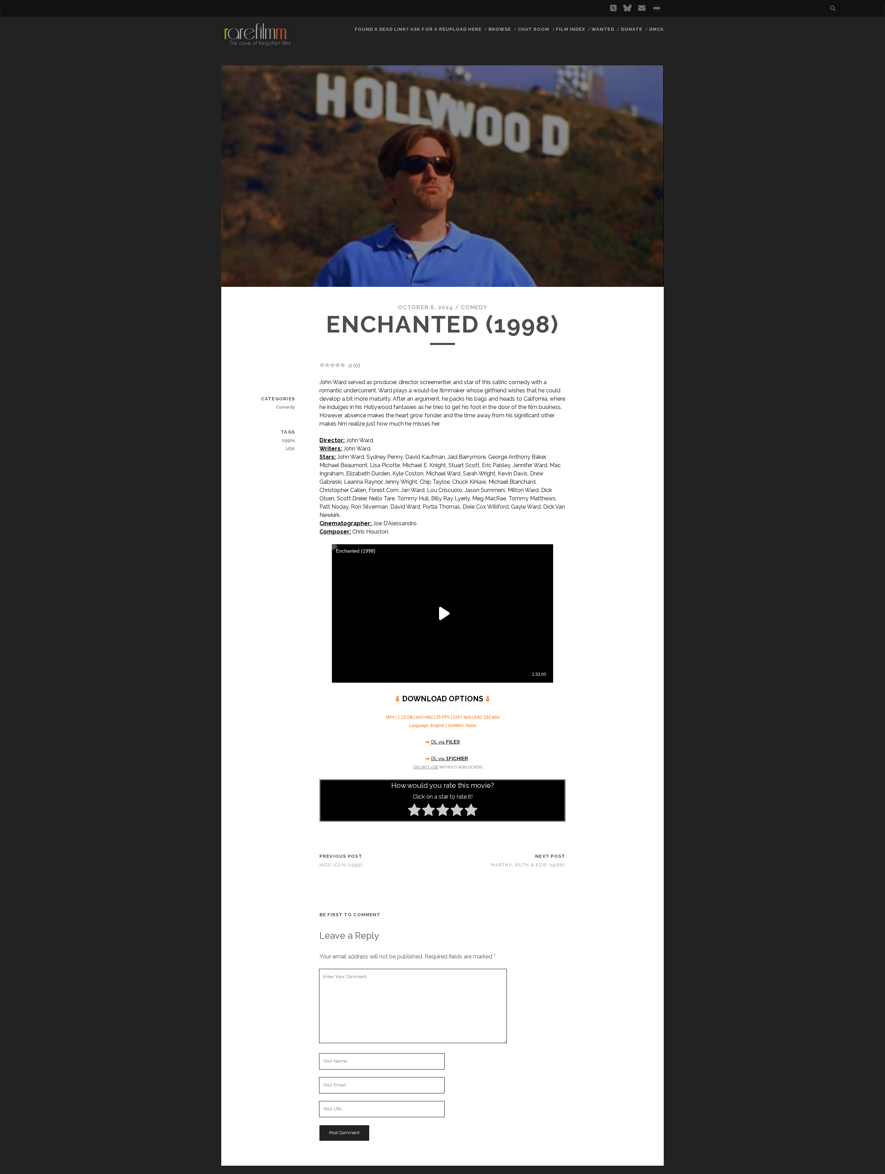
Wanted (602, 29)
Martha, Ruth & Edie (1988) (528, 864)
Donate (631, 29)
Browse (499, 29)
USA (290, 448)
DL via (445, 742)
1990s (288, 440)
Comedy (474, 307)
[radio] (414, 811)
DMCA (656, 29)
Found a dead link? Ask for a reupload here (418, 29)
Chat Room (533, 29)
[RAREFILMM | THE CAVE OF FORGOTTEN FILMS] (257, 44)
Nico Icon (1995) (341, 864)
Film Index (570, 29)
